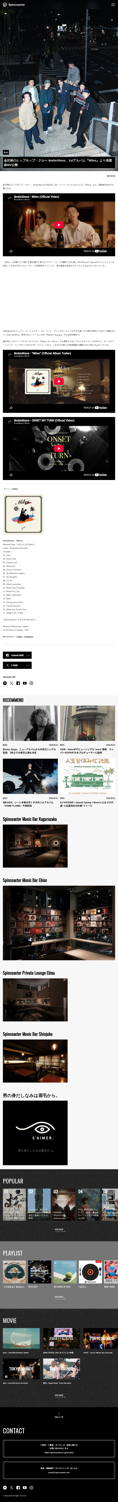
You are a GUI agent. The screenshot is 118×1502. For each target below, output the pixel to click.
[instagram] (31, 685)
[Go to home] (14, 4)
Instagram (28, 636)
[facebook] (18, 685)
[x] (11, 685)
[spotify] (5, 685)
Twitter (19, 636)
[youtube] (24, 685)
